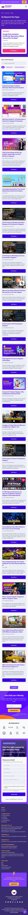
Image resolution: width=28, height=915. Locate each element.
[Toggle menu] (26, 6)
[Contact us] (25, 912)
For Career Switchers (5, 815)
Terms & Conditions (5, 868)
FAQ (2, 862)
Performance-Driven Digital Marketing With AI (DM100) (12, 854)
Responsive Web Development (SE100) (9, 846)
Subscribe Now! (14, 710)
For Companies (4, 818)
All (3, 67)
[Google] (6, 902)
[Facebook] (8, 902)
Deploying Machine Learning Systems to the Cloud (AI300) (13, 831)
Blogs (2, 864)
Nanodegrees (4, 821)
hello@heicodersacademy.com (14, 898)
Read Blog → (14, 50)
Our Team (3, 810)
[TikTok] (13, 902)
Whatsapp (13, 799)
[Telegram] (22, 902)
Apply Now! (14, 884)
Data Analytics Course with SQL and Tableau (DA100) (12, 827)
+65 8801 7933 (14, 899)
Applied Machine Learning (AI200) (8, 830)
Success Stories (4, 865)
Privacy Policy (15, 790)
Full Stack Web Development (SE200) (9, 847)
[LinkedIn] (10, 902)
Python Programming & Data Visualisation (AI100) (11, 828)
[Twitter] (17, 902)
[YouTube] (20, 902)
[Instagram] (15, 902)
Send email (14, 794)
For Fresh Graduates (5, 820)
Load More (14, 687)
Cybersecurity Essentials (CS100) (8, 852)
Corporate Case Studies (6, 867)
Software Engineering (19, 67)
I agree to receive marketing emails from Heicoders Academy (14, 787)
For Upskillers (4, 817)
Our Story (3, 809)
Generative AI (9, 67)
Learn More (24, 2)
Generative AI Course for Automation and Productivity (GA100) (14, 836)
